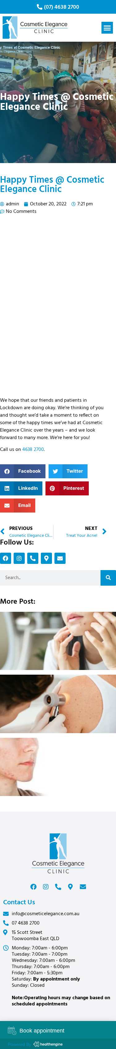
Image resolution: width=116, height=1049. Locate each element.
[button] (107, 28)
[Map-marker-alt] (46, 558)
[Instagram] (19, 558)
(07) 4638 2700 (61, 7)
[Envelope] (60, 558)
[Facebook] (5, 558)
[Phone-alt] (32, 558)
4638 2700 (33, 450)
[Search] (108, 578)
